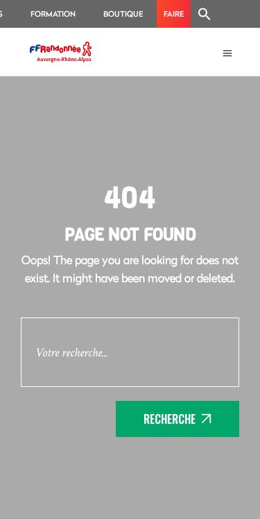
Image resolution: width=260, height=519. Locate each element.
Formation (53, 13)
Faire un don (174, 18)
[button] (204, 14)
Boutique (123, 13)
